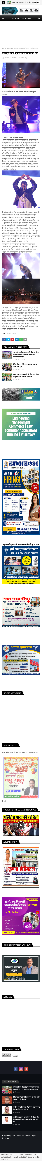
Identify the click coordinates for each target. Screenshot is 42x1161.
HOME (13, 1143)
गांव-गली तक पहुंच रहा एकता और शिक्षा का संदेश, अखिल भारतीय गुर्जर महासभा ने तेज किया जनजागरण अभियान (26, 354)
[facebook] (16, 1069)
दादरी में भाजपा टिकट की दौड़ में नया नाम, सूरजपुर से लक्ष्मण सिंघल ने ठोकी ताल (26, 1108)
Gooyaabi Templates (21, 1149)
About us (20, 1143)
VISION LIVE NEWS (21, 18)
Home (4, 48)
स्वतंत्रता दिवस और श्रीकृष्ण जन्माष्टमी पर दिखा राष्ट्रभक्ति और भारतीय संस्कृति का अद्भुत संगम (26, 1088)
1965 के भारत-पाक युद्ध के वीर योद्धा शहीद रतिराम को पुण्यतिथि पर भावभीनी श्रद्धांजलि (26, 375)
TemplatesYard (22, 1147)
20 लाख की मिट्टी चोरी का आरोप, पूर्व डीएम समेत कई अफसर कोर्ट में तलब (26, 1098)
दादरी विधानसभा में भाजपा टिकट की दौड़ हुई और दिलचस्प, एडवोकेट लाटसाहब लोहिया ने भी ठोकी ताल (26, 1119)
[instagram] (21, 1069)
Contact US (28, 1143)
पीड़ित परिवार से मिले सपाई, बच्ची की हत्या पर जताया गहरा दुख (25, 365)
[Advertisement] (21, 32)
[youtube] (26, 1069)
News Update (11, 48)
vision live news (23, 1135)
